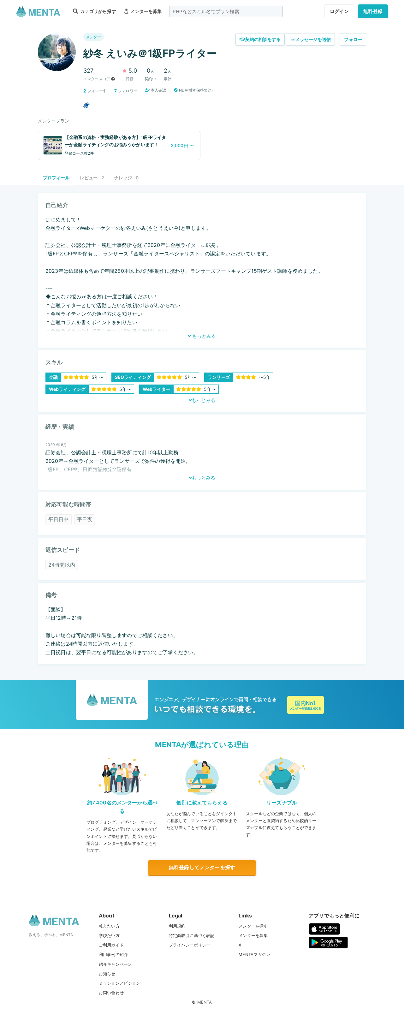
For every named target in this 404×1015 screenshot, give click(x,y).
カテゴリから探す (97, 11)
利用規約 (177, 925)
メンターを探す (253, 925)
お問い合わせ (111, 992)
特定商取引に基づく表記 (192, 935)
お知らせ (107, 973)
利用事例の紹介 (113, 954)
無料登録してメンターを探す (202, 867)
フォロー (353, 39)
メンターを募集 (145, 11)
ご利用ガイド (111, 944)
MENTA (204, 1002)
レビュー (92, 177)
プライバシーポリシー (190, 944)
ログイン (339, 11)
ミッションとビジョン (119, 983)
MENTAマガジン (254, 954)
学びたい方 (109, 935)
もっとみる (203, 336)
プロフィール (56, 177)
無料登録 (373, 11)
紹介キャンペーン (115, 964)
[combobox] (226, 11)
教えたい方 (109, 925)
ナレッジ (126, 177)
